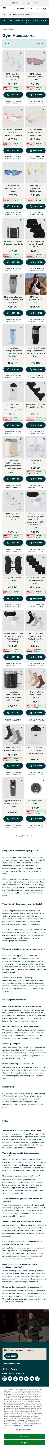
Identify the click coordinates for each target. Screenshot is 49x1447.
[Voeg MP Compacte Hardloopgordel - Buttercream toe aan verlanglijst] (43, 109)
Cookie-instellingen (11, 1364)
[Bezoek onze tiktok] (15, 1378)
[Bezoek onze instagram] (4, 1378)
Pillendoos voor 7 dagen (35, 802)
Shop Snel (15, 95)
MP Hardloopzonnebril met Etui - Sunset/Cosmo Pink (13, 132)
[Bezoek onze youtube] (21, 1378)
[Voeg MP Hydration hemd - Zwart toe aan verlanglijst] (21, 557)
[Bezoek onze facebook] (10, 1378)
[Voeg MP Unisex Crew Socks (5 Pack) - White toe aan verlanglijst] (21, 493)
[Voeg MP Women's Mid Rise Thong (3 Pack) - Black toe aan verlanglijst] (43, 383)
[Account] (39, 8)
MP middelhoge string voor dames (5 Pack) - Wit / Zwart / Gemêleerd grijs (13, 638)
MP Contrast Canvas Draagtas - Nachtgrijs (13, 242)
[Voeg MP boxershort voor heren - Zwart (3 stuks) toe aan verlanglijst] (43, 220)
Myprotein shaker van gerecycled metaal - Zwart (13, 803)
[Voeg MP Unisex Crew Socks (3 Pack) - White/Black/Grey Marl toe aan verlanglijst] (43, 612)
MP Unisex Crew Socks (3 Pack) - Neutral (36, 694)
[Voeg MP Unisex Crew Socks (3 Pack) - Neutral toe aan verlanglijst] (43, 671)
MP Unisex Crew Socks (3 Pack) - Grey (13, 749)
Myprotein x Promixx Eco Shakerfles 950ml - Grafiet (13, 299)
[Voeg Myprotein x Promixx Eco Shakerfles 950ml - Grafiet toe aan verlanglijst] (21, 276)
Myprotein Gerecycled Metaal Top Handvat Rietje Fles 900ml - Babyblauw (13, 353)
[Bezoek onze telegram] (32, 1378)
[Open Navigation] (4, 8)
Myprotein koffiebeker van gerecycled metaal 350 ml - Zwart (13, 696)
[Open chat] (37, 1378)
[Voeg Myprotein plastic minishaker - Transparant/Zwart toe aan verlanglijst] (43, 726)
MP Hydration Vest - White (36, 461)
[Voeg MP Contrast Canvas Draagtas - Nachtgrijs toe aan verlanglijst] (21, 220)
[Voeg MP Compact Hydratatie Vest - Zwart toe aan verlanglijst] (43, 276)
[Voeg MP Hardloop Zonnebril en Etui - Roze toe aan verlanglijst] (43, 53)
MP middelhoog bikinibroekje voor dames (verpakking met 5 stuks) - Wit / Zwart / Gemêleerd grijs (35, 520)
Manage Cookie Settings (24, 1429)
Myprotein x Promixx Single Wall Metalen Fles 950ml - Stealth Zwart (36, 352)
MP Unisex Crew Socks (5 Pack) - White (13, 516)
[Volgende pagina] (31, 836)
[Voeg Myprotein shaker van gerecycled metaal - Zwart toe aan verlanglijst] (21, 780)
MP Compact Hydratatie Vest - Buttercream (35, 188)
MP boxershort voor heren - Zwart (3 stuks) (36, 244)
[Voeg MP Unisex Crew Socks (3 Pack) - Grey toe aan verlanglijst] (21, 726)
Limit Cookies (24, 1436)
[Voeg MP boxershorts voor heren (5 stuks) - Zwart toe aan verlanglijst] (43, 557)
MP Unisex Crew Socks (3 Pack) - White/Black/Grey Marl (36, 638)
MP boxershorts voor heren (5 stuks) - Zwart (36, 580)
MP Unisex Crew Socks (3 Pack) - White (13, 76)
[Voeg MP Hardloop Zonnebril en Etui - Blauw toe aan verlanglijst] (21, 164)
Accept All (24, 1443)
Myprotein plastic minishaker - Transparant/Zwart (35, 750)
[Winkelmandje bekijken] (45, 8)
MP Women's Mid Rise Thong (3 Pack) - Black (35, 405)
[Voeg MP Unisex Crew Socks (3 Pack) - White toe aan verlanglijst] (21, 53)
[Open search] (4, 14)
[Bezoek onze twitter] (26, 1378)
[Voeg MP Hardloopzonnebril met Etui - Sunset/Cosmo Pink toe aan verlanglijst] (21, 109)
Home (5, 29)
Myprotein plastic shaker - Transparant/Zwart (13, 407)
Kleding (11, 29)
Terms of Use (28, 1425)
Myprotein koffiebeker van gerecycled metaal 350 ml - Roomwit (13, 464)
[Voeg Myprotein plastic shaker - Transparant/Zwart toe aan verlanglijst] (21, 383)
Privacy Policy (15, 1425)
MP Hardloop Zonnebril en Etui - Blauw (13, 188)
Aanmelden (11, 1356)
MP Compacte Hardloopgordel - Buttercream (35, 132)
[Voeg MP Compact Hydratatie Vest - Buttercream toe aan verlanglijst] (43, 164)
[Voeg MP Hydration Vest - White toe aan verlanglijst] (43, 439)
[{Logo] (24, 8)
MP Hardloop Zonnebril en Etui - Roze (36, 76)
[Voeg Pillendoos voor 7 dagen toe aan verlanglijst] (43, 780)
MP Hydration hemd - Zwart (13, 579)
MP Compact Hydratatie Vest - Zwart (35, 299)
